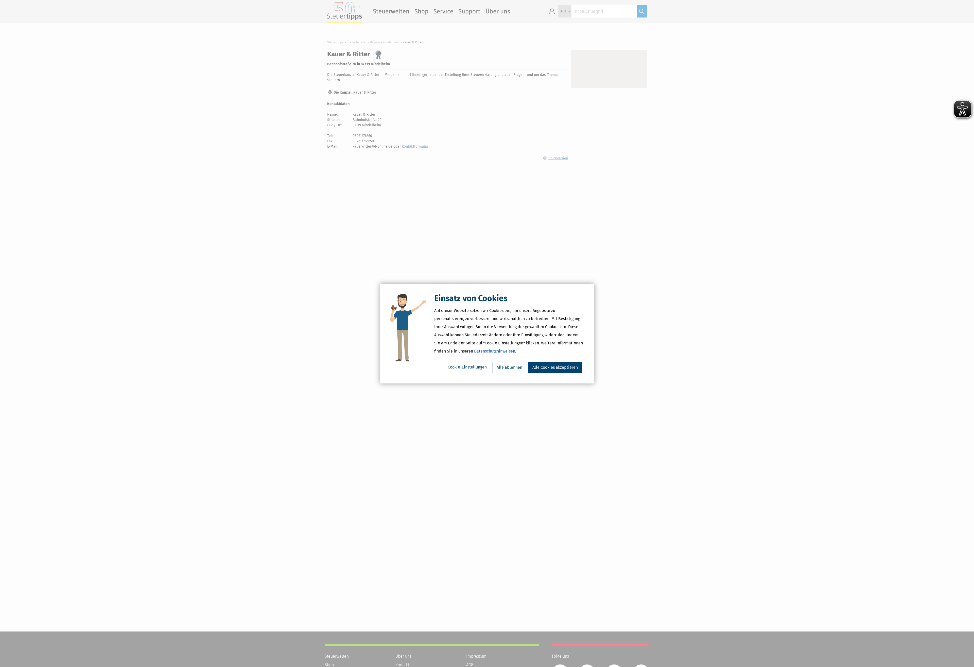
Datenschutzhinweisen (494, 351)
